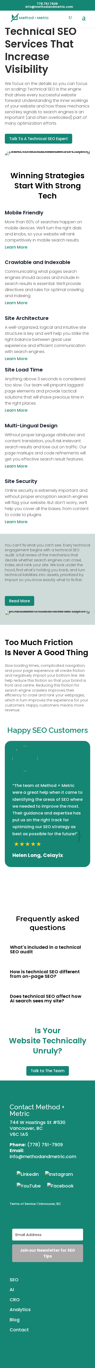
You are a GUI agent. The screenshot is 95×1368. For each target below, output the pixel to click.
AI (12, 1289)
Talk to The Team (48, 1070)
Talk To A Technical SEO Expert (38, 138)
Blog (15, 1319)
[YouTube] (28, 1185)
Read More (19, 601)
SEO (14, 1279)
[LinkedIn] (27, 1174)
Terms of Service (23, 1204)
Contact (19, 1330)
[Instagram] (59, 1174)
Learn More (16, 247)
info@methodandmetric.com (43, 1156)
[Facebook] (60, 1185)
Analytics (20, 1309)
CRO (15, 1299)
